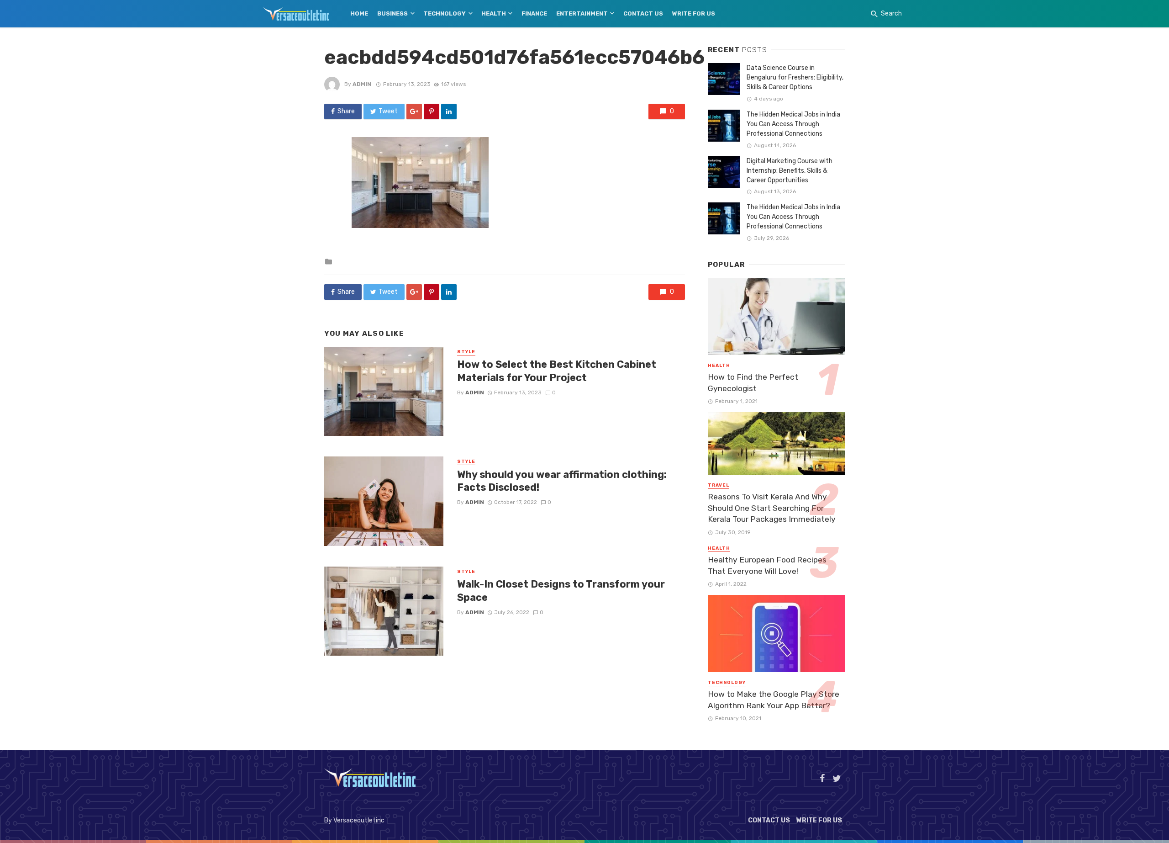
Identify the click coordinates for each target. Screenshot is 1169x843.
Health (493, 13)
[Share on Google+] (414, 111)
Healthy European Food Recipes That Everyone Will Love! (767, 565)
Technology (444, 13)
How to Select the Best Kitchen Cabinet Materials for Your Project (556, 371)
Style (466, 352)
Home (359, 13)
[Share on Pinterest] (431, 111)
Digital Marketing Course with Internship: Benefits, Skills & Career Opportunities (789, 170)
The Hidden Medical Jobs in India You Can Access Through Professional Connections (793, 124)
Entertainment (582, 13)
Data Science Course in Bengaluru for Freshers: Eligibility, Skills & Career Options (795, 77)
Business (392, 13)
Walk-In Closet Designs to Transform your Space (561, 590)
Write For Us (693, 13)
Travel (718, 485)
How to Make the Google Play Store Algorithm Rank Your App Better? (773, 699)
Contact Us (643, 13)
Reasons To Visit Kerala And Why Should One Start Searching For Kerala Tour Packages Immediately (772, 508)
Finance (534, 13)
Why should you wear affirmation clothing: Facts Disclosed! (562, 481)
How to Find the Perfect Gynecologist (753, 382)
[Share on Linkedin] (449, 111)
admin (362, 84)
